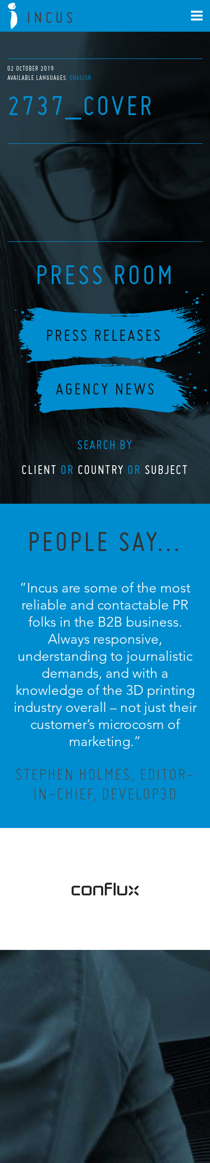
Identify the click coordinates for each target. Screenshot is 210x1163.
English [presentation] (80, 77)
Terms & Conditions (123, 1112)
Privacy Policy (79, 1112)
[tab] (80, 77)
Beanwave (153, 1120)
